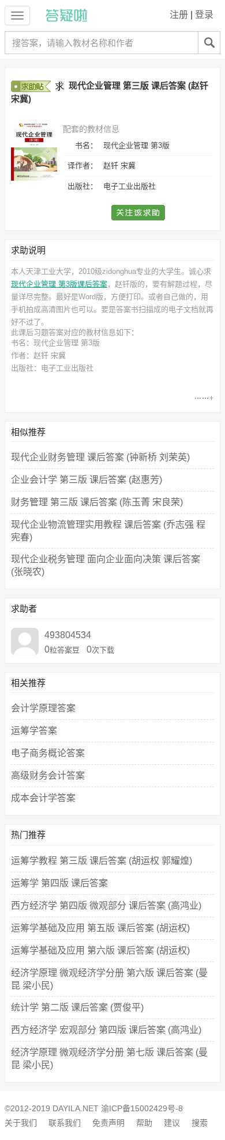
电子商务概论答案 (48, 753)
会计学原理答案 (43, 708)
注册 (179, 15)
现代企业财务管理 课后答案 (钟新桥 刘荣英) (100, 457)
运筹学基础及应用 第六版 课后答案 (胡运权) (100, 950)
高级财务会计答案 (48, 775)
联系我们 (64, 1122)
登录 (204, 15)
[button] (138, 212)
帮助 (144, 1122)
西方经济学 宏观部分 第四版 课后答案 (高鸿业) (106, 1030)
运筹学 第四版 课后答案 (59, 883)
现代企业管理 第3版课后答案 (59, 284)
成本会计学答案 (43, 798)
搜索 (200, 1122)
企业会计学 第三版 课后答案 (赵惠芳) (86, 480)
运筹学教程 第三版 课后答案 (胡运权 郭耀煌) (101, 861)
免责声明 (108, 1122)
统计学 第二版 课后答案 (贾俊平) (77, 1007)
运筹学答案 (34, 730)
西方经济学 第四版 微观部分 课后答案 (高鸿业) (106, 905)
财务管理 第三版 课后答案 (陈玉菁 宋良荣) (97, 502)
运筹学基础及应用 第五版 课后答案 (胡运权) (100, 928)
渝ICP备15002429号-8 (142, 1108)
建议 (172, 1122)
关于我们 (21, 1122)
